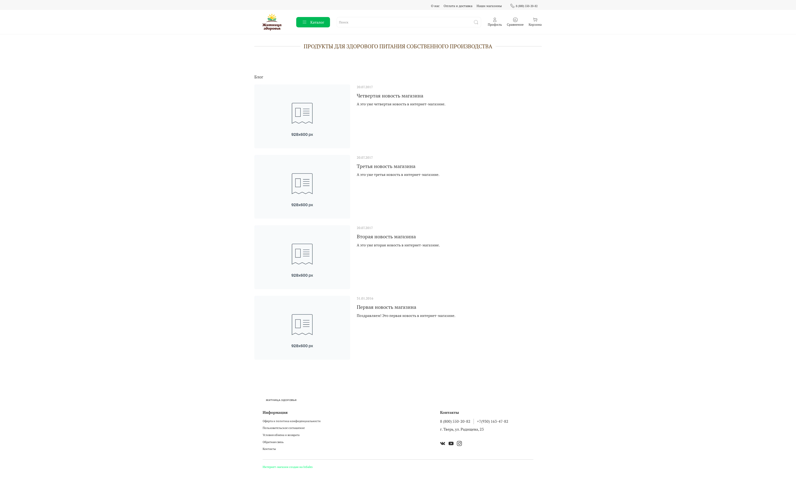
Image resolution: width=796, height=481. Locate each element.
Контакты (269, 449)
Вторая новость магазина (386, 236)
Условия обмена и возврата (281, 435)
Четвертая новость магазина (390, 95)
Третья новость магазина (386, 166)
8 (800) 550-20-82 (527, 6)
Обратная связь (273, 442)
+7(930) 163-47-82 (492, 421)
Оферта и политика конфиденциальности (292, 421)
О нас (435, 6)
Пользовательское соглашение (284, 428)
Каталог (317, 22)
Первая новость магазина (386, 307)
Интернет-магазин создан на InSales (288, 467)
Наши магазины (489, 6)
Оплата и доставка (458, 6)
